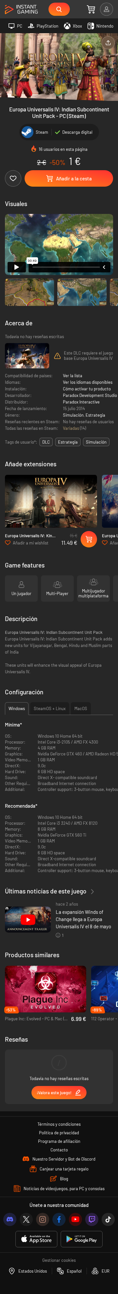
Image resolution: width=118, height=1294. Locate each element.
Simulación (73, 415)
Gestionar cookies (59, 1260)
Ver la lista (72, 375)
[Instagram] (42, 1219)
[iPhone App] (36, 1239)
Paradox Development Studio (90, 395)
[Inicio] (21, 9)
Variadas (71, 428)
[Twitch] (91, 1219)
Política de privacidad (59, 1132)
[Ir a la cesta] (91, 9)
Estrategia (95, 415)
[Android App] (82, 1239)
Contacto (59, 1149)
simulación (96, 442)
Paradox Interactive (81, 401)
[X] (26, 1219)
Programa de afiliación (59, 1141)
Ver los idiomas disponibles (87, 382)
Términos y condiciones (59, 1124)
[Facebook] (59, 1219)
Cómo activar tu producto (87, 388)
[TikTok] (108, 1219)
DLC (46, 442)
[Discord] (9, 1219)
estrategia (68, 442)
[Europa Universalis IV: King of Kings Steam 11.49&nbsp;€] (51, 501)
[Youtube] (75, 1219)
